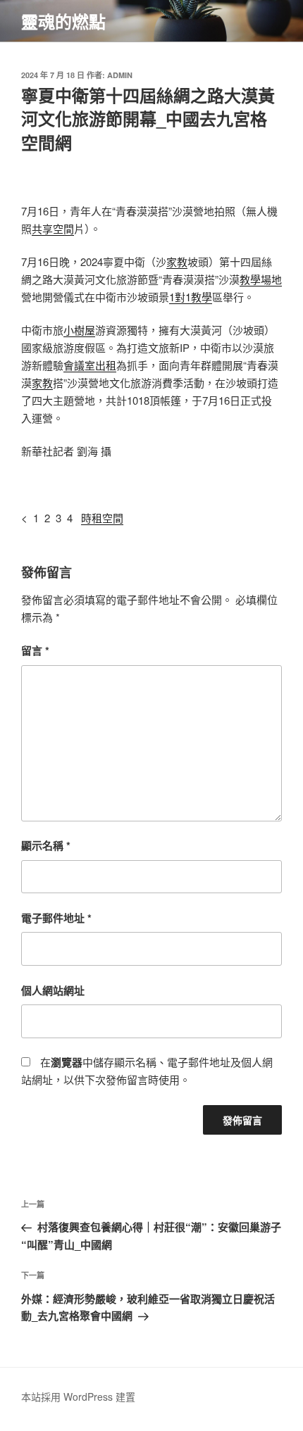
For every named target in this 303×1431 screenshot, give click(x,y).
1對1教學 (190, 296)
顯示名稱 (45, 845)
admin (119, 75)
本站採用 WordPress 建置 (78, 1396)
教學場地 (261, 279)
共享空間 (53, 228)
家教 (176, 261)
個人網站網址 (53, 990)
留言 (35, 650)
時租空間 (102, 517)
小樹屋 (79, 329)
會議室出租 (89, 365)
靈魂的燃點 (63, 21)
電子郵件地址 (56, 918)
